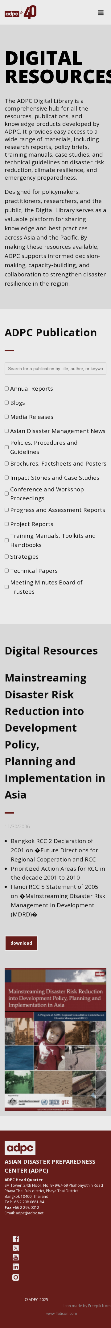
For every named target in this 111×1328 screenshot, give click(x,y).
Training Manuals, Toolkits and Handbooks (53, 540)
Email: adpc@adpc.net (24, 1213)
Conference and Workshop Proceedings (47, 493)
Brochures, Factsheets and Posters (58, 463)
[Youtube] (16, 1257)
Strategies (24, 556)
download (21, 943)
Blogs (17, 402)
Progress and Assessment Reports (57, 510)
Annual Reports (31, 388)
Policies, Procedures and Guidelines (44, 447)
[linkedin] (16, 1267)
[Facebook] (16, 1239)
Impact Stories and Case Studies (54, 477)
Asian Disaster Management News (57, 431)
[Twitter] (16, 1248)
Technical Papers (34, 570)
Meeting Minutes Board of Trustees (46, 586)
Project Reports (31, 524)
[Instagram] (16, 1277)
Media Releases (31, 416)
